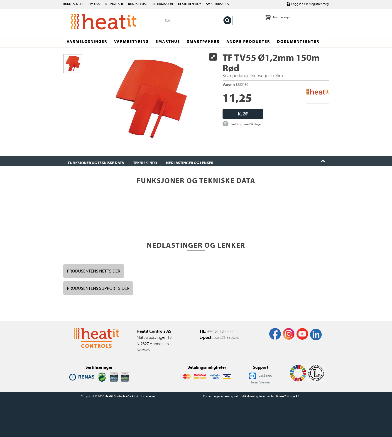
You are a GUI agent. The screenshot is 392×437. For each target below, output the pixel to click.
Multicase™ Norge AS (285, 396)
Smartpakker (203, 41)
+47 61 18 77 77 (220, 331)
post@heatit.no (226, 337)
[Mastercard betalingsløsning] (186, 376)
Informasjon (162, 4)
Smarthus (168, 41)
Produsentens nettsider (93, 271)
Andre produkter (248, 41)
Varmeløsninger (87, 41)
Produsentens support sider (98, 288)
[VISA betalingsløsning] (215, 376)
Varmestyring (131, 41)
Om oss (94, 4)
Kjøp (243, 114)
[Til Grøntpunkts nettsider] (102, 376)
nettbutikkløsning (246, 396)
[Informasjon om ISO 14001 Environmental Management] (125, 376)
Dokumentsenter (298, 41)
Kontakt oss (137, 4)
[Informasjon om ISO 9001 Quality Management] (114, 376)
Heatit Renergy (189, 4)
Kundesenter (73, 4)
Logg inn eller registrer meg (310, 4)
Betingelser (114, 4)
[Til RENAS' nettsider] (81, 376)
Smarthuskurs (217, 4)
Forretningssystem (216, 396)
